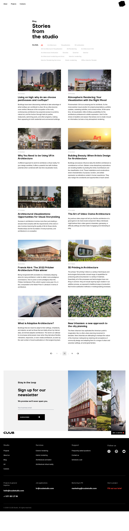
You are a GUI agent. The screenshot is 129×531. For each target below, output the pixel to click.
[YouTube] (123, 451)
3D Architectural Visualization (51, 49)
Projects (6, 450)
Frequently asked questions (81, 450)
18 (72, 353)
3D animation (79, 45)
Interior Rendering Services (51, 60)
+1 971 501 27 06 (11, 496)
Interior (85, 52)
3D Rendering (72, 49)
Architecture (51, 45)
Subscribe (24, 417)
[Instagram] (108, 451)
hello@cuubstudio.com (14, 490)
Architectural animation (44, 459)
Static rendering (71, 60)
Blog (5, 459)
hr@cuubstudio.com (45, 488)
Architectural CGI (87, 49)
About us (7, 455)
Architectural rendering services (52, 56)
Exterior (76, 52)
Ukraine (65, 52)
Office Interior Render (89, 60)
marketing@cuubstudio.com (84, 488)
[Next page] (78, 353)
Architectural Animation (49, 52)
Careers (6, 469)
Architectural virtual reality (44, 464)
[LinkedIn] (116, 451)
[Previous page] (51, 353)
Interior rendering (75, 56)
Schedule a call (77, 459)
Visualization (65, 45)
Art (4, 464)
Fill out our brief (114, 488)
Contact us (75, 455)
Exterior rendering (42, 450)
